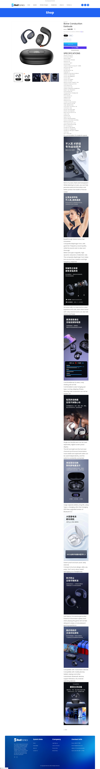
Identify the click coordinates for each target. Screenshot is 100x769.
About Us (35, 748)
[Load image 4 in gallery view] (45, 77)
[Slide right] (60, 77)
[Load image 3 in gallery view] (36, 77)
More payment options (75, 50)
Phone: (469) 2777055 (76, 743)
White (71, 35)
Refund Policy (55, 750)
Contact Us (35, 750)
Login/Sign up (55, 743)
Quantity (65, 37)
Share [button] (66, 729)
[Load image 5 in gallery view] (54, 77)
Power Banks (35, 745)
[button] (82, 5)
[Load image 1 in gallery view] (18, 77)
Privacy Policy (55, 748)
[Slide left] (12, 77)
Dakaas (6, 768)
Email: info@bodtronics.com (77, 745)
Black (66, 35)
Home (34, 743)
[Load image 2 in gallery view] (27, 77)
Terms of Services (55, 745)
